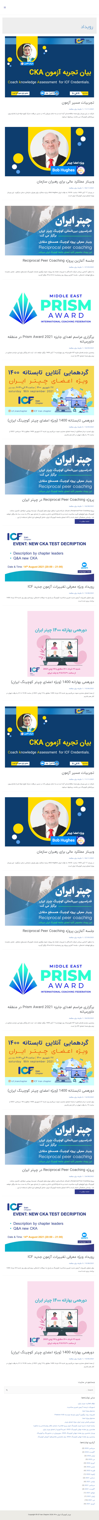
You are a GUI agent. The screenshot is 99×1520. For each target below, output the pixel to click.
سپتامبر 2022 (90, 1448)
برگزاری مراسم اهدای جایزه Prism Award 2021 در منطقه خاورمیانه (51, 339)
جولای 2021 (90, 1493)
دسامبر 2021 (90, 1478)
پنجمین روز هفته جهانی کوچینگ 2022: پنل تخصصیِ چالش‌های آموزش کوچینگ (66, 1437)
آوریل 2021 (90, 1504)
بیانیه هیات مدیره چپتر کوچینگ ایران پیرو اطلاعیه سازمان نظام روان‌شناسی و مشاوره (64, 1426)
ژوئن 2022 (91, 1456)
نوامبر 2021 (90, 1481)
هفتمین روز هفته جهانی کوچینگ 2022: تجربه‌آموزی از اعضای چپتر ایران (69, 1429)
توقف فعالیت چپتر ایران (86, 1403)
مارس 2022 (91, 1467)
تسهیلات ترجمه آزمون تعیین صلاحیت (81, 1407)
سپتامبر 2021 (90, 1485)
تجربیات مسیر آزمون (78, 102)
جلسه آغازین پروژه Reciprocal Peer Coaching (58, 260)
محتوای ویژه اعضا (88, 1411)
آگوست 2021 (90, 1489)
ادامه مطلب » (84, 521)
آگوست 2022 (90, 1452)
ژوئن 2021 (91, 1496)
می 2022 (91, 1459)
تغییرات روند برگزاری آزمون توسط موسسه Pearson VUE (75, 1415)
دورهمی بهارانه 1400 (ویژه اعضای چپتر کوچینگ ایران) (52, 682)
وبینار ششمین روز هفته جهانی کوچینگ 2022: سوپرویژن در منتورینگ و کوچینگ (66, 1433)
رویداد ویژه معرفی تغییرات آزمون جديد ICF (61, 586)
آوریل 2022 (90, 1463)
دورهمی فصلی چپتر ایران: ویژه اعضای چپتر (80, 1422)
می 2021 (91, 1500)
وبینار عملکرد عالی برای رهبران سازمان (65, 181)
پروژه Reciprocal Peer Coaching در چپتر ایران (58, 499)
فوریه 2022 (90, 1470)
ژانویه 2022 (90, 1474)
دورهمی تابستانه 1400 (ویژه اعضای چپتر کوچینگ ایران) (51, 420)
